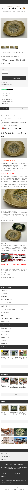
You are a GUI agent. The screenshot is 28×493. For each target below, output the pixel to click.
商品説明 (5, 108)
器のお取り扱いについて (6, 328)
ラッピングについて (5, 331)
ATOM (25, 482)
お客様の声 (3, 340)
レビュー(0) (23, 108)
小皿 (22, 52)
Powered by (6, 489)
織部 (7, 220)
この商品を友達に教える (7, 99)
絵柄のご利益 (4, 343)
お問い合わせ (3, 476)
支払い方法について (8, 480)
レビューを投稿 (5, 95)
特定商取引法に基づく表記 (6, 84)
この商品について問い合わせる (8, 101)
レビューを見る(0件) (6, 93)
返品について (4, 82)
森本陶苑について (5, 337)
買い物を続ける (5, 103)
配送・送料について (16, 480)
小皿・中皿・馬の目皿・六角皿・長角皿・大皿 (13, 52)
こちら (5, 277)
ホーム (2, 52)
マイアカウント (3, 473)
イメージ (14, 108)
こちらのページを (11, 125)
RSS (22, 482)
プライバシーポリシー (16, 482)
